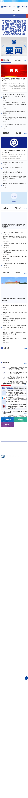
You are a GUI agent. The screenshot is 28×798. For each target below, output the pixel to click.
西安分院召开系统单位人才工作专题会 (13, 232)
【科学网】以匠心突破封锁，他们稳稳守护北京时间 (15, 313)
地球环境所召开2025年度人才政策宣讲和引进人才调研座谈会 (15, 251)
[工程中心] (7, 424)
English (25, 3)
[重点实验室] (20, 424)
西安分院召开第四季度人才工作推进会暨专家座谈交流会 (15, 237)
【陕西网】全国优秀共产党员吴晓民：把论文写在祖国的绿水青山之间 (15, 333)
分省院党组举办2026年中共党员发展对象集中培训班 (15, 184)
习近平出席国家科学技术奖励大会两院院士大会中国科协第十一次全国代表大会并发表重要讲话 (15, 96)
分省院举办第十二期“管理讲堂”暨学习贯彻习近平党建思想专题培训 (14, 177)
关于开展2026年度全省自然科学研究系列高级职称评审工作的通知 (17, 368)
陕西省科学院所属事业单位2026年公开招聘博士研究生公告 (17, 373)
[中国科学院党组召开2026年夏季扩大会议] (14, 46)
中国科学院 (9, 2)
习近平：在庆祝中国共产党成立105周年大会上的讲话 (14, 125)
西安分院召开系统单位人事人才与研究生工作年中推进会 (15, 244)
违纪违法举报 (23, 2)
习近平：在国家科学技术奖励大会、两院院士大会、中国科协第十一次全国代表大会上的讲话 (15, 104)
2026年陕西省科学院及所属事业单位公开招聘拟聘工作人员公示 (17, 377)
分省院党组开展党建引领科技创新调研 (13, 162)
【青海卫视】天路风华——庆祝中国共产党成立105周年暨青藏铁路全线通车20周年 (15, 326)
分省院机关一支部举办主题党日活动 (12, 172)
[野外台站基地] (20, 419)
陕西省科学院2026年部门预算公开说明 (17, 416)
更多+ (25, 60)
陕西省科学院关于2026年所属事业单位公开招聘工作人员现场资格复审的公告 (17, 400)
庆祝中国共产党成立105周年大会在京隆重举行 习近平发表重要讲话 (14, 118)
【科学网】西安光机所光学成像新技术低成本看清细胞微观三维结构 (15, 319)
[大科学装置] (7, 419)
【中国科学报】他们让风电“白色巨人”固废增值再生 (14, 306)
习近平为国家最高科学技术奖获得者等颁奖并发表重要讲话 (15, 112)
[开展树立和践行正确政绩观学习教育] (14, 355)
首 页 (14, 16)
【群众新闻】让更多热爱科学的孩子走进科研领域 (15, 339)
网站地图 (19, 3)
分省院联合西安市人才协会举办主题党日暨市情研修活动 (15, 257)
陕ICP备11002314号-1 (6, 466)
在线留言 (16, 2)
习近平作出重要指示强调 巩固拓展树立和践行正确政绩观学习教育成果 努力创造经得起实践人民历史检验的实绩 (14, 27)
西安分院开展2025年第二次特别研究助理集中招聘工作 (15, 264)
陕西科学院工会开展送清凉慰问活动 (12, 167)
